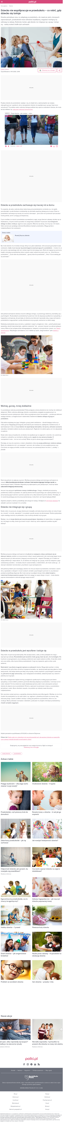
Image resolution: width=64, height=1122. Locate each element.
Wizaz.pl (47, 1106)
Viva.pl (47, 1103)
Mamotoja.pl (15, 1103)
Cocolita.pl (15, 1100)
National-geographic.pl (15, 1109)
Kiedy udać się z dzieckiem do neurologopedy (22, 737)
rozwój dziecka (6, 753)
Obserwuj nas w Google (48, 70)
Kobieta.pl (47, 1097)
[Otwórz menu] (2, 2)
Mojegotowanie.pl (15, 1106)
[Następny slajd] (61, 1029)
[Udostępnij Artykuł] (59, 70)
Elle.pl (15, 1094)
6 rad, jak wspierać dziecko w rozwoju (47, 737)
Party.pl (47, 1094)
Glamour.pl (15, 1097)
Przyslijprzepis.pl (47, 1100)
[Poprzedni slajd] (1, 1029)
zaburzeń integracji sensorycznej (23, 109)
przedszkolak (17, 753)
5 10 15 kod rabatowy (52, 501)
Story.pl (47, 1109)
